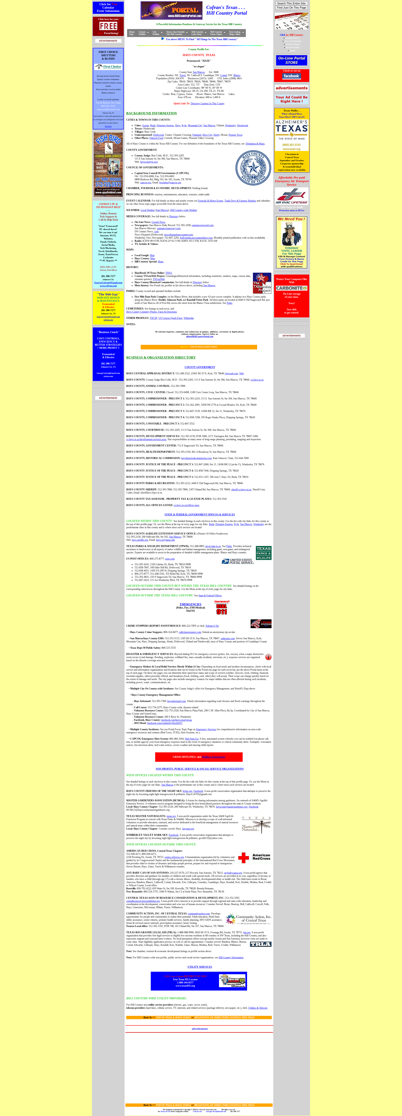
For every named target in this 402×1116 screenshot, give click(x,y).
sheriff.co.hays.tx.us (241, 489)
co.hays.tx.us (257, 379)
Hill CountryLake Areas (197, 33)
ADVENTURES (292, 48)
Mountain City (195, 125)
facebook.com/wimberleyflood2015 (164, 723)
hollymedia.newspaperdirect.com (196, 237)
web (156, 231)
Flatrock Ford (156, 138)
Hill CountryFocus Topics (216, 33)
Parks (229, 303)
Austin (145, 125)
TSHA (168, 272)
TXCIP (153, 318)
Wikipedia (189, 318)
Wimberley (230, 125)
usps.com (170, 558)
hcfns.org (187, 791)
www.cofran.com (108, 286)
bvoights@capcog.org (170, 182)
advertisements (200, 1028)
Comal (223, 75)
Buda (152, 125)
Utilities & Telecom (257, 1007)
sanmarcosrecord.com (202, 225)
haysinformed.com (176, 701)
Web (241, 373)
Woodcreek (242, 125)
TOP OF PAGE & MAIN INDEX (203, 347)
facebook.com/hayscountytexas (176, 719)
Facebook (108, 126)
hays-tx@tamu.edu (165, 539)
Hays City (207, 134)
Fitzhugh (196, 134)
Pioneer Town (235, 134)
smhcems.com (228, 638)
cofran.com (108, 320)
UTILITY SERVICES (200, 966)
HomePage (131, 33)
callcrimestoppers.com (190, 632)
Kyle (184, 125)
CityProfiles (156, 33)
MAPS (292, 51)
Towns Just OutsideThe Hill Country (175, 33)
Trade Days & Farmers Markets (240, 200)
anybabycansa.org (233, 872)
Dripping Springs (165, 125)
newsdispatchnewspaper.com (178, 234)
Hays (177, 125)
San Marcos (199, 72)
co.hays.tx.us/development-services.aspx (146, 439)
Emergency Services (206, 729)
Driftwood (158, 134)
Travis (182, 75)
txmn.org (171, 816)
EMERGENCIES (190, 604)
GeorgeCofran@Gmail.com (108, 282)
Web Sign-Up (191, 738)
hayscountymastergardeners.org (231, 806)
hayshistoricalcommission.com (196, 458)
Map (152, 255)
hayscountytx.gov (149, 161)
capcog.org (145, 182)
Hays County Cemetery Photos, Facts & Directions (151, 311)
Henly (216, 134)
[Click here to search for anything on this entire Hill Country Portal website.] (292, 3)
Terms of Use (165, 1111)
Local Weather (148, 210)
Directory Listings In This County (207, 103)
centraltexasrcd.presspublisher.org (143, 901)
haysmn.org (188, 828)
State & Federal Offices (210, 595)
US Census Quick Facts (170, 318)
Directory (174, 216)
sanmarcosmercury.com (168, 228)
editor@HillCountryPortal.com (199, 336)
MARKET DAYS (292, 38)
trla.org (246, 932)
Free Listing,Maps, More (235, 33)
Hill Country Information (231, 957)
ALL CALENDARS (292, 41)
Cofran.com (197, 1111)
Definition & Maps (255, 143)
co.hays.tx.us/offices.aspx (186, 505)
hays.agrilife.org (140, 539)
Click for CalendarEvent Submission (108, 8)
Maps (161, 261)
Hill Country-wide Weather (183, 210)
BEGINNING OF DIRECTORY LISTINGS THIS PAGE (225, 1017)
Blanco (236, 75)
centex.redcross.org (174, 857)
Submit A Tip (212, 625)
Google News (158, 222)
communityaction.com (199, 913)
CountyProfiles (142, 33)
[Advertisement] (198, 1064)
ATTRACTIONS (293, 44)
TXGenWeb (159, 279)
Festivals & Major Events (210, 200)
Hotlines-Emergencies (213, 757)
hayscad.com (231, 373)
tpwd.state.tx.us (213, 546)
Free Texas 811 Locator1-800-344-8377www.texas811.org (185, 981)
